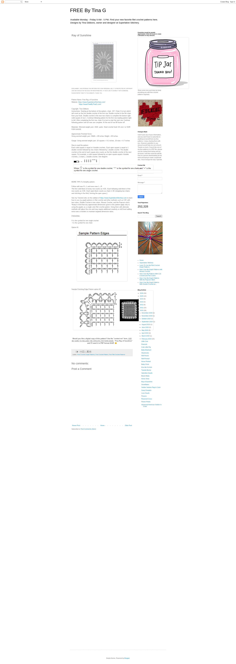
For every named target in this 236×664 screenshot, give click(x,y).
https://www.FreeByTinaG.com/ (90, 104)
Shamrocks (145, 353)
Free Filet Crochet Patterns (117, 354)
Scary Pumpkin (146, 390)
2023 (142, 302)
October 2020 (146, 319)
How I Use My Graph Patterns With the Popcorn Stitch (149, 279)
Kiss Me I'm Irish (146, 367)
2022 (142, 305)
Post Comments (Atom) (88, 429)
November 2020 (147, 316)
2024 (142, 299)
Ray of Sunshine (146, 382)
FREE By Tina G (88, 10)
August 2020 (146, 324)
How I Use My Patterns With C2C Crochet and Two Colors (150, 274)
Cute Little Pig (146, 347)
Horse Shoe (145, 379)
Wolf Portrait (145, 359)
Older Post (128, 425)
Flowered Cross (146, 399)
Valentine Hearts (146, 373)
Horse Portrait (146, 361)
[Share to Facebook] (88, 351)
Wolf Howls (145, 356)
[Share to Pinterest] (90, 351)
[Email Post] (76, 351)
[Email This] (81, 351)
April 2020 (145, 333)
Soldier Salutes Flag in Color (151, 387)
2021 (142, 308)
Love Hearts (145, 393)
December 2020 (147, 313)
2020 (142, 310)
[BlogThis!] (83, 351)
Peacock (144, 344)
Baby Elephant (146, 350)
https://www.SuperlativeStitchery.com (113, 198)
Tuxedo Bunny (146, 370)
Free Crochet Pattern (102, 354)
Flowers (144, 396)
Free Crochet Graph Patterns (86, 354)
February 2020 (147, 339)
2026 (142, 293)
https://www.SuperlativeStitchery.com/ (91, 102)
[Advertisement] (150, 450)
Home (102, 425)
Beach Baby (145, 376)
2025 (142, 296)
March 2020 (146, 336)
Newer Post (76, 425)
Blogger (127, 658)
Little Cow (144, 341)
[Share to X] (85, 351)
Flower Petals (145, 402)
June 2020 (145, 327)
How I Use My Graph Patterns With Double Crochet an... (149, 283)
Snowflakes (145, 384)
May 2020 (145, 330)
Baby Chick (145, 364)
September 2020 (147, 322)
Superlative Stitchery (146, 263)
